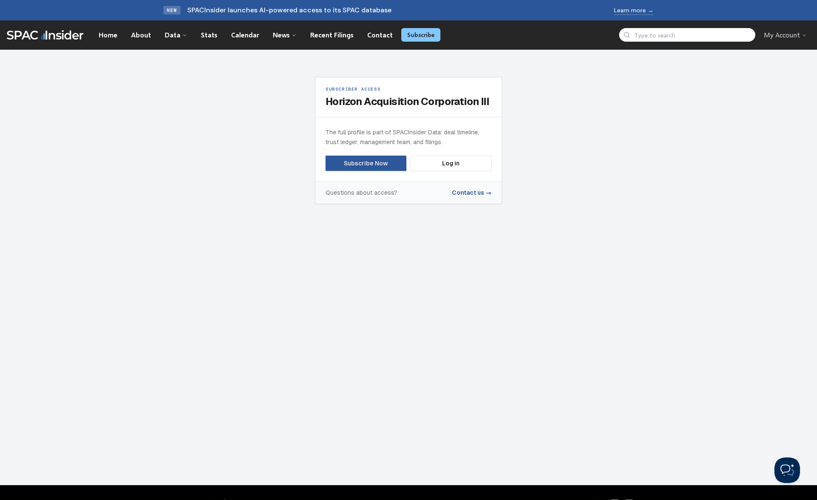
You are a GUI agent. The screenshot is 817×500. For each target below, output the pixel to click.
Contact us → (471, 192)
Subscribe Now (366, 163)
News (281, 35)
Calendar (245, 35)
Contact (380, 35)
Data (172, 35)
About (141, 35)
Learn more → (634, 10)
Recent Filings (332, 35)
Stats (209, 35)
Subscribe (420, 34)
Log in (451, 163)
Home (108, 35)
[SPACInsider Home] (45, 34)
